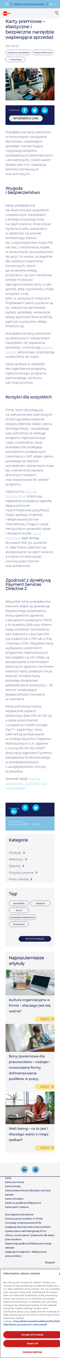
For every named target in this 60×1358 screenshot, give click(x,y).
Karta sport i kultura (17, 1207)
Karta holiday (13, 1186)
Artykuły (15, 853)
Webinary (16, 859)
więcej (44, 1019)
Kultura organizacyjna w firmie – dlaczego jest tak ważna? (30, 1005)
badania (40, 903)
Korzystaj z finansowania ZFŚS (23, 1222)
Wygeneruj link (25, 118)
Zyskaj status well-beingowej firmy (25, 1231)
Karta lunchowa (14, 1182)
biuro (19, 910)
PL (52, 4)
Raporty (15, 866)
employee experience (22, 917)
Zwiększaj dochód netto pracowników (28, 1226)
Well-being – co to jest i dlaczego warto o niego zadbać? (28, 1134)
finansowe (19, 924)
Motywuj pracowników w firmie (23, 1218)
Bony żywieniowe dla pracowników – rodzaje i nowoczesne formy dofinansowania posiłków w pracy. (29, 1067)
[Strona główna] (6, 13)
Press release (19, 879)
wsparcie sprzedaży (18, 52)
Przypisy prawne (21, 872)
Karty (8, 1178)
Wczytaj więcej (35, 939)
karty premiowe (43, 52)
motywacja (16, 59)
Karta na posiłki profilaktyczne (23, 1202)
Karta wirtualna (14, 1198)
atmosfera (18, 903)
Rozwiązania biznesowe (19, 1214)
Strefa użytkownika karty (29, 4)
